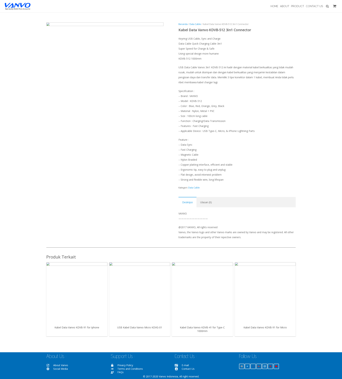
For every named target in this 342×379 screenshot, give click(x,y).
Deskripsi (187, 202)
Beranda (183, 24)
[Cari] (327, 6)
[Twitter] (247, 366)
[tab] (187, 202)
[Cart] (334, 6)
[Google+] (259, 366)
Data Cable (195, 24)
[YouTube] (276, 366)
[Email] (241, 366)
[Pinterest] (270, 366)
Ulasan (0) (206, 202)
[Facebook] (253, 366)
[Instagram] (264, 366)
